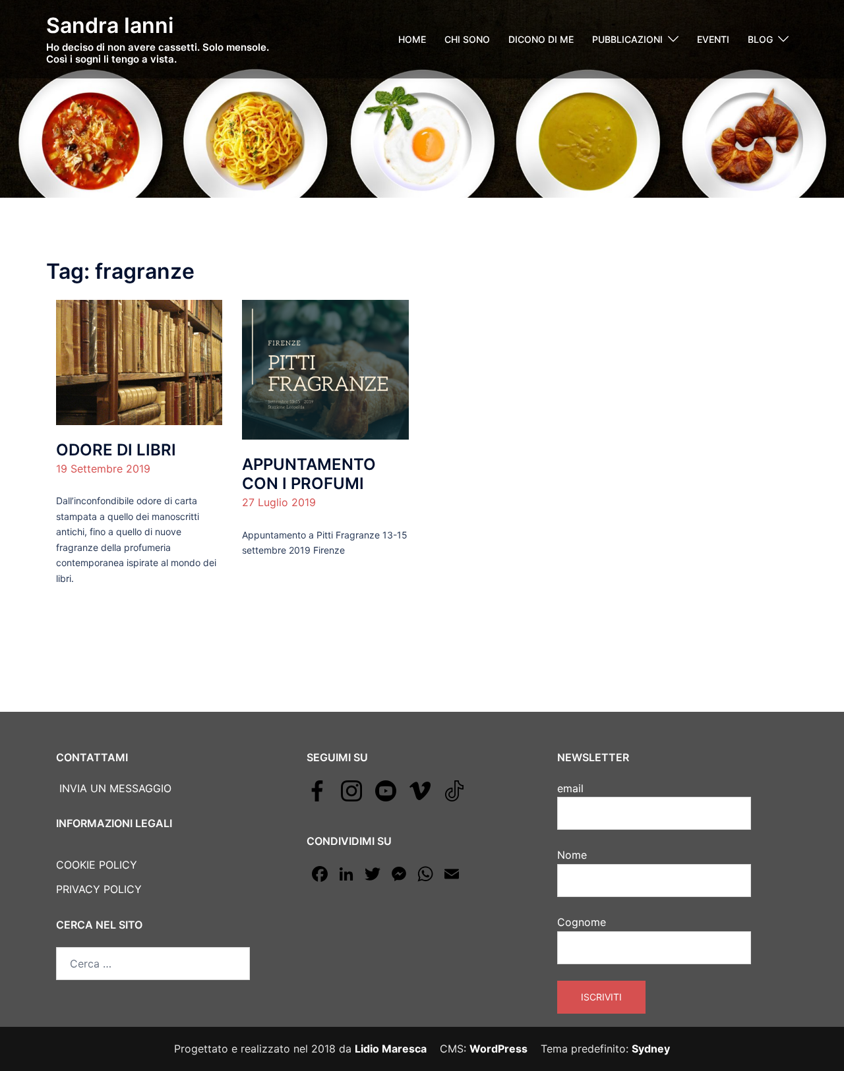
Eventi (713, 39)
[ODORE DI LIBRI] (139, 361)
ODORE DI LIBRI (116, 449)
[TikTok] (454, 790)
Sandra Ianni (109, 25)
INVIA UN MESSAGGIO (113, 788)
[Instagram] (351, 790)
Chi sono (467, 39)
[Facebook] (317, 790)
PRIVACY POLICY (99, 889)
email (570, 788)
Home (412, 39)
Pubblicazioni (627, 39)
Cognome (581, 922)
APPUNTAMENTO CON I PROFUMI (309, 474)
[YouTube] (385, 790)
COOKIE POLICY (96, 864)
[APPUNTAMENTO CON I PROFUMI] (325, 369)
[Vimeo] (420, 790)
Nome (572, 854)
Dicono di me (541, 39)
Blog (760, 39)
